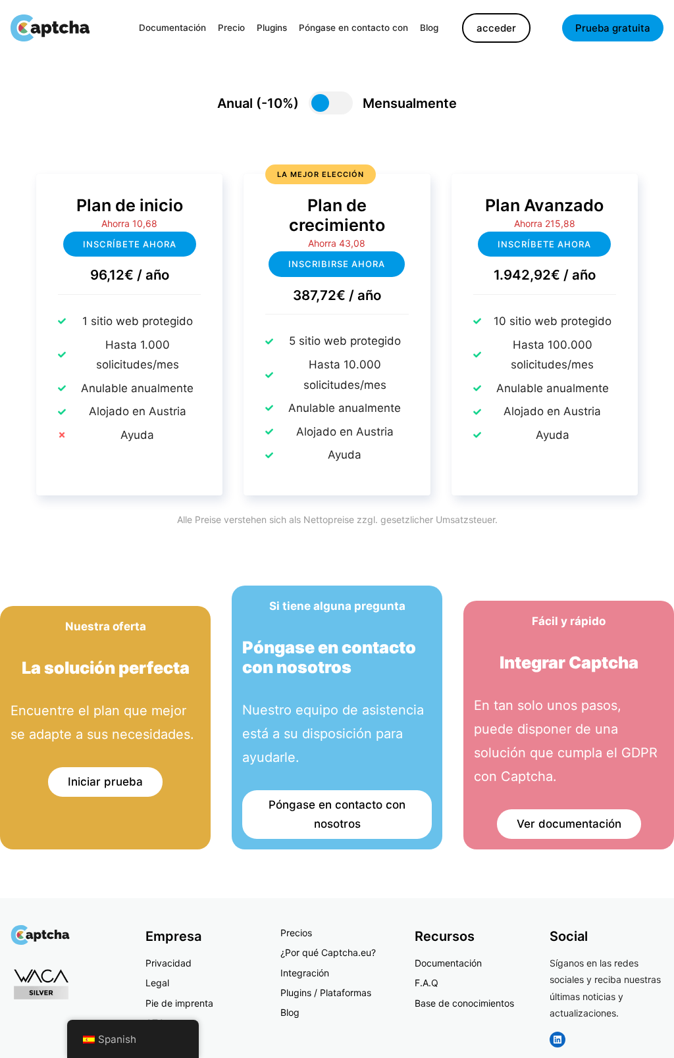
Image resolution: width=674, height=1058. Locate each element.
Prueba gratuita (612, 28)
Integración (304, 972)
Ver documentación (569, 823)
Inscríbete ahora (129, 244)
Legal (157, 982)
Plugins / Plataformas (325, 992)
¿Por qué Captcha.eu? (328, 952)
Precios (296, 932)
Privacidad (168, 963)
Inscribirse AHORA (336, 264)
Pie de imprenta (179, 1003)
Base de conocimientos (464, 1003)
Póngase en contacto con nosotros (337, 814)
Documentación (448, 963)
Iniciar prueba (105, 781)
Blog (289, 1012)
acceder (496, 28)
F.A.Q (426, 982)
